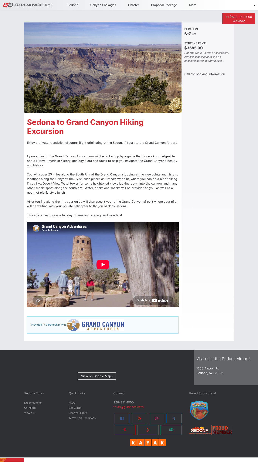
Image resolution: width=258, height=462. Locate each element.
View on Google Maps (97, 376)
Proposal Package (164, 5)
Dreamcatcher (33, 402)
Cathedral (30, 407)
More (192, 5)
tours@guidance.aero (128, 407)
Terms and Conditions (82, 418)
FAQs (72, 402)
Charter (133, 5)
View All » (30, 412)
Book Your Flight (12, 460)
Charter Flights (78, 412)
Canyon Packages (103, 5)
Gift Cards (75, 407)
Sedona (72, 5)
